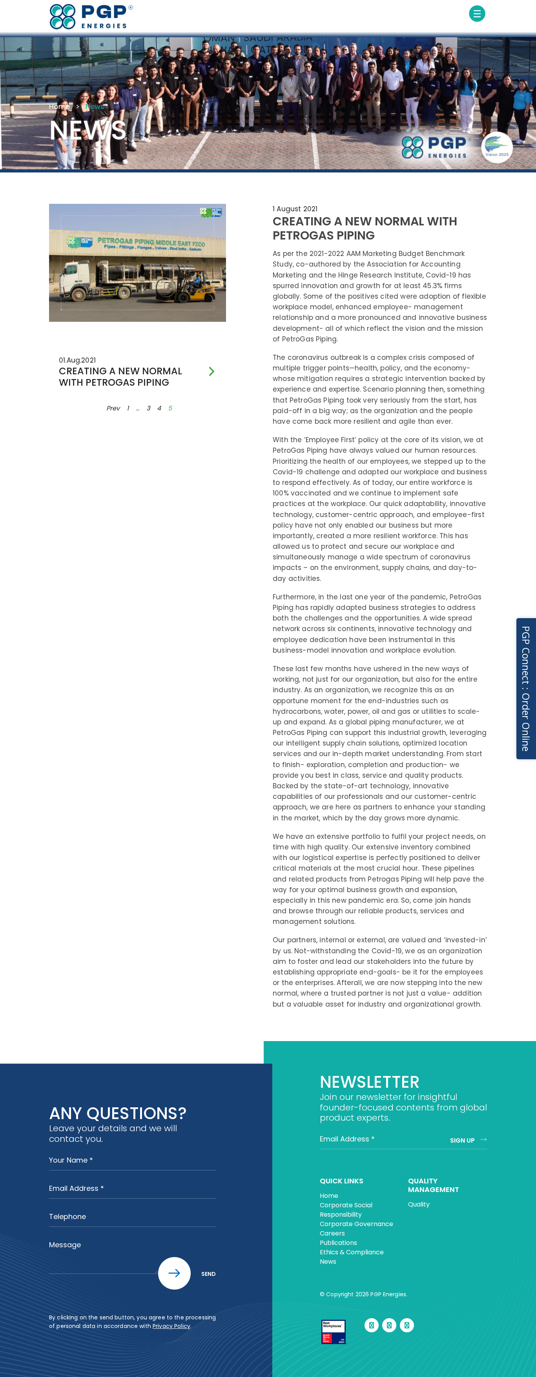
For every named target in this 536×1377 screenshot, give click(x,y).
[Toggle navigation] (477, 14)
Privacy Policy (171, 1326)
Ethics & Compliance (352, 1252)
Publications (338, 1242)
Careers (332, 1233)
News (328, 1261)
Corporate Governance (356, 1223)
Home (59, 106)
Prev (113, 408)
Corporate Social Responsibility (346, 1210)
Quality (419, 1204)
